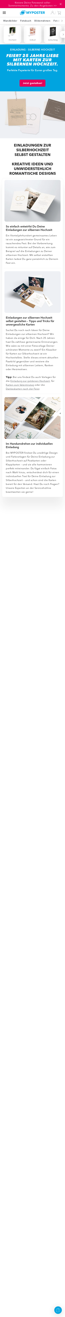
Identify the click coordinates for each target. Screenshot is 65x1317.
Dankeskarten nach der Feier (22, 388)
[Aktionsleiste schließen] (60, 4)
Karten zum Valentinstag (20, 384)
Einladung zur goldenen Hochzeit (30, 380)
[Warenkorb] (59, 12)
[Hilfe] (58, 1310)
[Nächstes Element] (60, 20)
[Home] (32, 12)
